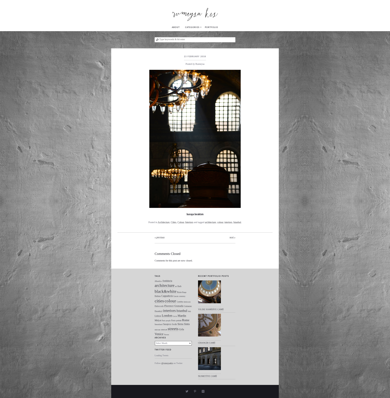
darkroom (187, 302)
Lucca (175, 316)
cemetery (182, 296)
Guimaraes (188, 306)
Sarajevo (167, 324)
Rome (185, 320)
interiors (228, 222)
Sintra (187, 324)
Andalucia (167, 281)
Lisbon (158, 316)
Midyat (158, 320)
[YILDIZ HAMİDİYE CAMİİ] (209, 293)
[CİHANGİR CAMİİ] (209, 327)
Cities (173, 222)
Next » (232, 237)
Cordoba (180, 302)
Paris (163, 320)
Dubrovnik (159, 306)
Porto (173, 320)
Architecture (164, 222)
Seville (174, 324)
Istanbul (237, 222)
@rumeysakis (167, 363)
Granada (178, 305)
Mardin (182, 315)
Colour (180, 222)
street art (164, 329)
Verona (166, 334)
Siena (180, 324)
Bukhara (158, 296)
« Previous (160, 237)
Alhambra (158, 281)
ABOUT (176, 27)
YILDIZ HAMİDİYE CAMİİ (211, 309)
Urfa (181, 329)
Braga (184, 292)
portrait (178, 320)
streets (173, 329)
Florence (169, 305)
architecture (210, 222)
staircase (157, 329)
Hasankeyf (158, 311)
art (176, 286)
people (168, 320)
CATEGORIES (192, 27)
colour (220, 222)
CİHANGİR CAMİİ (206, 343)
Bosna (179, 292)
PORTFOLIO (211, 27)
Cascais (175, 296)
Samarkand (159, 324)
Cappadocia (167, 296)
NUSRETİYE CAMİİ (207, 376)
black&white (165, 291)
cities (159, 301)
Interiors (189, 222)
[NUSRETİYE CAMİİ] (209, 360)
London (167, 315)
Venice (159, 334)
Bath (179, 286)
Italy (189, 311)
